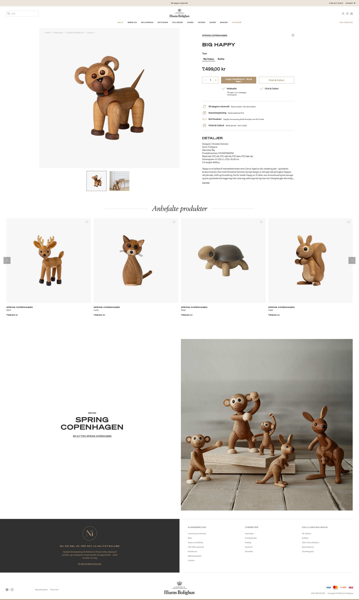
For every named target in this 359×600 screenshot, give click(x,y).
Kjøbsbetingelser (195, 556)
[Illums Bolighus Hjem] (179, 12)
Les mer (206, 182)
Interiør (48, 32)
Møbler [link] (132, 22)
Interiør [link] (163, 22)
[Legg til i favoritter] (87, 222)
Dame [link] (190, 22)
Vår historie (306, 533)
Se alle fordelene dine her (90, 563)
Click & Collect (276, 80)
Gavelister (249, 551)
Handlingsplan (308, 551)
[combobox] (22, 13)
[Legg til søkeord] (9, 13)
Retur (190, 538)
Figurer (90, 32)
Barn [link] (213, 22)
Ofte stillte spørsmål (196, 547)
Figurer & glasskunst (75, 32)
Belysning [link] (147, 22)
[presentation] (7, 260)
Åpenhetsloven (308, 547)
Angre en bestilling (195, 542)
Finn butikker (336, 3)
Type (204, 53)
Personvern (54, 589)
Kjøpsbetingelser (41, 589)
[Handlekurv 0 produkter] (351, 13)
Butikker (305, 538)
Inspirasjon (249, 533)
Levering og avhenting (197, 533)
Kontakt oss (192, 551)
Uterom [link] (236, 22)
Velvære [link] (177, 22)
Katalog (248, 542)
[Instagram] (12, 589)
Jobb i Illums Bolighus (310, 542)
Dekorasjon (59, 32)
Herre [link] (202, 22)
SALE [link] (121, 22)
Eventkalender (251, 538)
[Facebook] (7, 589)
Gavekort (248, 547)
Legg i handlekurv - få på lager (238, 80)
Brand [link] (224, 22)
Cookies (191, 560)
